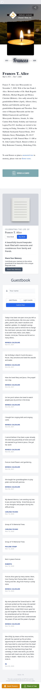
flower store (26, 158)
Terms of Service (26, 681)
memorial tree (28, 155)
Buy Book (22, 237)
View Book (10, 237)
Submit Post (20, 305)
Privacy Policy (15, 681)
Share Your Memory (14, 269)
